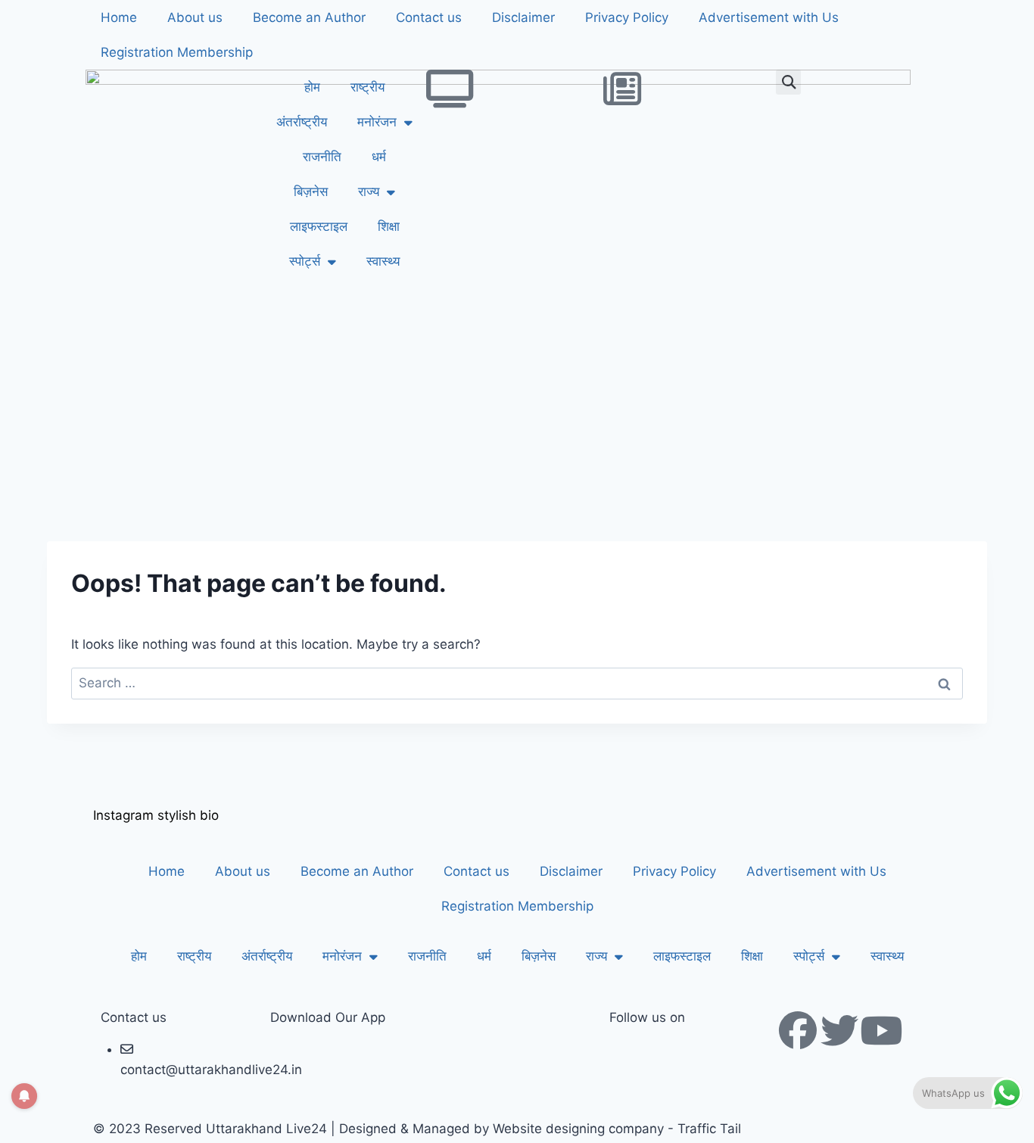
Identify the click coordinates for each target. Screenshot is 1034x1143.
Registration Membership (177, 52)
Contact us (429, 17)
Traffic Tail (709, 1128)
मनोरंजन (377, 121)
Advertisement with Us (769, 17)
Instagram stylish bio (156, 815)
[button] (788, 82)
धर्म (379, 156)
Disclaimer (523, 17)
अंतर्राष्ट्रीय (301, 121)
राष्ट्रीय (367, 87)
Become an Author (309, 17)
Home (119, 17)
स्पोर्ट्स (304, 261)
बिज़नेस (311, 191)
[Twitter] (839, 1030)
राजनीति (322, 156)
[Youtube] (881, 1030)
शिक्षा (389, 226)
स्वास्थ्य (383, 261)
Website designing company (578, 1128)
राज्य (368, 191)
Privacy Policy (626, 17)
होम (312, 87)
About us (195, 17)
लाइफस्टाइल (318, 226)
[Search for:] (517, 682)
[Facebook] (798, 1030)
